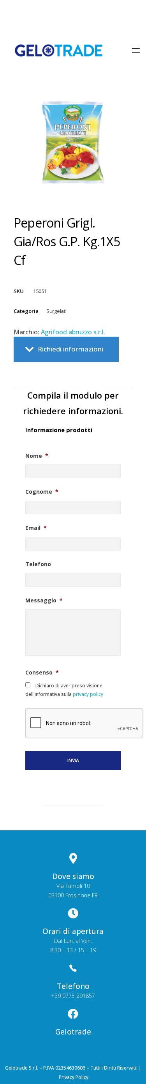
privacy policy (87, 694)
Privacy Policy (73, 1077)
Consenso (42, 672)
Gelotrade (73, 1032)
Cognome (41, 491)
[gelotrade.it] (58, 50)
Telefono (38, 564)
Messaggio (44, 600)
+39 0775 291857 (73, 995)
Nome (36, 455)
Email (36, 527)
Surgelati (56, 310)
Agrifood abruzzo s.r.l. (73, 332)
